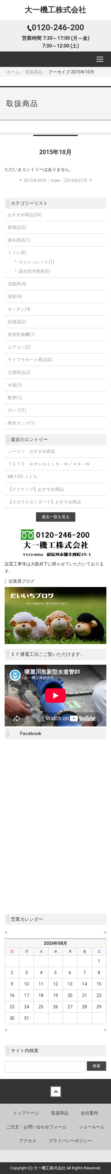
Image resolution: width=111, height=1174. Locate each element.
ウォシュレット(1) (36, 261)
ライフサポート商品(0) (30, 359)
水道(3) (15, 384)
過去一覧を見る (56, 517)
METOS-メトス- (23, 476)
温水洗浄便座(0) (34, 271)
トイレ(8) (17, 252)
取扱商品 (34, 71)
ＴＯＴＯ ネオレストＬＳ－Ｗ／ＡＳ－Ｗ (49, 463)
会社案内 (89, 1112)
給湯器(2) (17, 321)
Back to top (55, 1091)
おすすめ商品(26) (25, 214)
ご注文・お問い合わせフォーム (36, 1126)
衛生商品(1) (19, 240)
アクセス (27, 1140)
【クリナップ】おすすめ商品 (36, 489)
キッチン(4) (19, 309)
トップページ (26, 1112)
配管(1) (15, 397)
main (55, 180)
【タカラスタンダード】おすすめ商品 (44, 501)
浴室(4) (15, 296)
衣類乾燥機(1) (21, 334)
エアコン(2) (19, 347)
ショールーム (92, 1126)
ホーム (12, 71)
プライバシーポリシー (70, 1140)
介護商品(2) (19, 372)
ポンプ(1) (17, 410)
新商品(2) (17, 227)
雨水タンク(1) (21, 422)
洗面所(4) (17, 283)
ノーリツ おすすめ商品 (31, 451)
